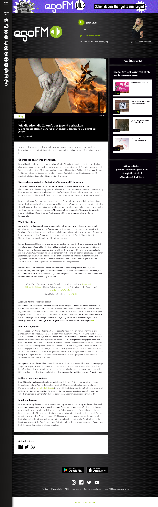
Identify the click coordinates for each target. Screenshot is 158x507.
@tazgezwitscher (89, 284)
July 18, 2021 (74, 294)
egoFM (133, 41)
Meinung (143, 169)
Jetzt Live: (91, 22)
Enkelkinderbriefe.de (45, 388)
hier (93, 320)
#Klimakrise (29, 287)
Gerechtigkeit (132, 166)
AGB (67, 489)
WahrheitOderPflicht (132, 176)
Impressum (76, 489)
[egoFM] (38, 41)
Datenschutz (56, 489)
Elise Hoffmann (144, 41)
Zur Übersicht (133, 61)
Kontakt (45, 489)
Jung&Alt (128, 173)
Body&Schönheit (126, 169)
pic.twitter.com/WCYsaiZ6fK (60, 290)
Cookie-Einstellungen (93, 489)
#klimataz (39, 287)
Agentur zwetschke (88, 502)
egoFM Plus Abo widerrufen (117, 489)
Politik (139, 173)
